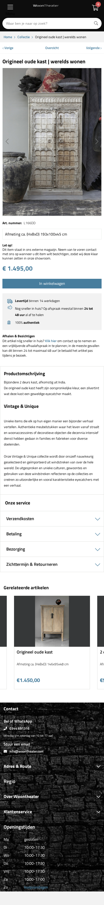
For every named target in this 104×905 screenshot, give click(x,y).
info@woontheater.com (26, 751)
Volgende (93, 47)
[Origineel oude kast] (52, 645)
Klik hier (51, 340)
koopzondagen (36, 887)
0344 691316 (19, 728)
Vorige (8, 47)
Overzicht (52, 47)
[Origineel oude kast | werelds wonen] (52, 142)
